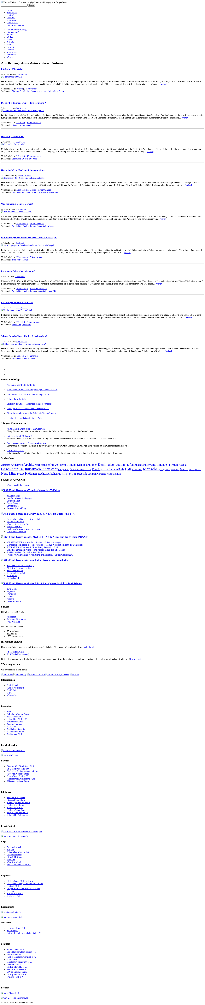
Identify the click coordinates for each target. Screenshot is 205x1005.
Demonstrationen (87, 464)
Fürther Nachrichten (15, 688)
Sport (9, 44)
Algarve (10, 599)
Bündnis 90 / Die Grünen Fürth (20, 766)
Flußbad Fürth (13, 886)
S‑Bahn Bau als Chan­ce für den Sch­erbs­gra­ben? (24, 336)
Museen (51, 226)
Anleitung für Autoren (16, 619)
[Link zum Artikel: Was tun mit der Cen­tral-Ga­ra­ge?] (16, 211)
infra (14, 260)
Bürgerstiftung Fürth (16, 800)
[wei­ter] (163, 84)
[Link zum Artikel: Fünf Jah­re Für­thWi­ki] (11, 77)
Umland (101, 473)
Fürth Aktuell (12, 685)
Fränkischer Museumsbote (18, 852)
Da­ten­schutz (12, 22)
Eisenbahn (16, 358)
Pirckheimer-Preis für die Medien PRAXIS (25, 552)
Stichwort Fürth (13, 896)
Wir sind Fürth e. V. (15, 977)
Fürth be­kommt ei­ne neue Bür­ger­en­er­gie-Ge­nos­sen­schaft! (32, 389)
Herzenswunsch (14, 601)
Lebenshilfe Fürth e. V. (17, 719)
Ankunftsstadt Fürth (15, 521)
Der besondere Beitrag (16, 29)
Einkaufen (16, 125)
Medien (10, 37)
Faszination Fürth (14, 954)
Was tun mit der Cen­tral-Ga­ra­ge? (17, 204)
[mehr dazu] (88, 647)
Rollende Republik (15, 570)
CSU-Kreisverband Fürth (18, 769)
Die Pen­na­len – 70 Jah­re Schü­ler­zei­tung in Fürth (28, 394)
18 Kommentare (34, 156)
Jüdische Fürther (14, 964)
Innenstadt (26, 125)
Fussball (182, 464)
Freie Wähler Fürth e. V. (17, 776)
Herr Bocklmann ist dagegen (19, 498)
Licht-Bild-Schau (14, 857)
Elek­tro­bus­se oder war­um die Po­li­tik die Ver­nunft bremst (31, 413)
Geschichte (25, 91)
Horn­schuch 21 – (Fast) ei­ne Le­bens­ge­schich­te (22, 170)
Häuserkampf (13, 32)
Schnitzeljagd (13, 506)
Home (9, 10)
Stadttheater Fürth (14, 734)
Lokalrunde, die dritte (16, 531)
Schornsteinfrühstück (16, 573)
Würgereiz (11, 594)
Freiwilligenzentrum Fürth (18, 802)
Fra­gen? (10, 15)
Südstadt (33, 159)
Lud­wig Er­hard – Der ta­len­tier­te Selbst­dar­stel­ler (28, 408)
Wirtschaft (11, 54)
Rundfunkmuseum (15, 724)
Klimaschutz (87, 470)
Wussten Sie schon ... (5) (17, 524)
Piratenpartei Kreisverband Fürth (21, 779)
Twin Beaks (12, 575)
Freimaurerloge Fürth (16, 928)
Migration (165, 469)
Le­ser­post (11, 17)
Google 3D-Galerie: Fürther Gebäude (23, 888)
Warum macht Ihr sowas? (18, 485)
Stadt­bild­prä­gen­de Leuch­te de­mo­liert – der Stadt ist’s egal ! (29, 237)
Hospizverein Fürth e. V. (17, 812)
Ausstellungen (50, 464)
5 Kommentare (36, 257)
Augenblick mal (14, 847)
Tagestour (11, 591)
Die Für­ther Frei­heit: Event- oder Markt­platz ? (23, 103)
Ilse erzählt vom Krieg (16, 508)
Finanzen (162, 464)
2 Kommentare (30, 89)
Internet (44, 91)
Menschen (53, 91)
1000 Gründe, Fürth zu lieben (20, 881)
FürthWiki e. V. (13, 959)
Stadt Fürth (11, 726)
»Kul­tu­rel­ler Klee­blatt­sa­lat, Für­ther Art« (24, 418)
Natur (24, 358)
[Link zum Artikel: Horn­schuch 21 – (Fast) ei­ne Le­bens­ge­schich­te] (22, 178)
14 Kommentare (34, 122)
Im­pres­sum (11, 20)
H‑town (10, 596)
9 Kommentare (44, 190)
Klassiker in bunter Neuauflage (20, 565)
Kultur (9, 34)
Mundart (175, 469)
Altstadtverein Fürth (15, 949)
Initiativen (35, 91)
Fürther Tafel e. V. (15, 807)
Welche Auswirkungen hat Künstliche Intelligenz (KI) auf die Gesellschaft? (40, 555)
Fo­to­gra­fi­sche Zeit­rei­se (17, 399)
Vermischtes (12, 52)
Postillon (10, 891)
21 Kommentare (37, 223)
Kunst (104, 469)
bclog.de (10, 849)
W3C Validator (13, 622)
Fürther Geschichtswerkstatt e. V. (21, 957)
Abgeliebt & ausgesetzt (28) (19, 568)
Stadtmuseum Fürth (15, 731)
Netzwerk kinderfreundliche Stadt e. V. (24, 933)
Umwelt (10, 47)
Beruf (63, 464)
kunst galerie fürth (15, 716)
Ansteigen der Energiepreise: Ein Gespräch (26, 429)
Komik (96, 469)
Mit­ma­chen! (12, 12)
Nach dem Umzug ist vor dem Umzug (23, 529)
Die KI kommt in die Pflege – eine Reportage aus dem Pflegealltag (36, 550)
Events (25, 159)
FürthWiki (11, 690)
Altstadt (5, 464)
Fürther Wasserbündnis (17, 810)
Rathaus (31, 358)
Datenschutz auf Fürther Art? (19, 436)
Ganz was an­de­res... (15, 25)
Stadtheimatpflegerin (16, 729)
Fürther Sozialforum (15, 805)
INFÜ (9, 693)
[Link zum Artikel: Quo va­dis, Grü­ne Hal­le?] (13, 144)
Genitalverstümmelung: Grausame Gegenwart (27, 443)
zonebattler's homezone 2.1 (19, 864)
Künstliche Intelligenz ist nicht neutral (23, 519)
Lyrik (128, 469)
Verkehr (10, 49)
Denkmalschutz (18, 192)
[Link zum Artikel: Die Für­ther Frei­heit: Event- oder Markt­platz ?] (22, 110)
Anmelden (11, 617)
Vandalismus (22, 260)
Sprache (64, 474)
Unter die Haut (13, 501)
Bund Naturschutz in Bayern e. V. (22, 952)
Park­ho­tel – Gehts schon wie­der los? (18, 271)
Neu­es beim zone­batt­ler (56, 560)
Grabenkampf (13, 578)
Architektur (16, 226)
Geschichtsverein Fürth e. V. (19, 962)
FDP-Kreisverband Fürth (18, 774)
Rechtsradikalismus (49, 473)
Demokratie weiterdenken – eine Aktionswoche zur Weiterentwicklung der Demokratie (45, 545)
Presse (61, 91)
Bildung (15, 91)
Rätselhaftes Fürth (15, 893)
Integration (63, 469)
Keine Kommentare (38, 288)
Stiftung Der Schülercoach (18, 815)
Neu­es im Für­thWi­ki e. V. (60, 513)
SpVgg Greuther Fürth (17, 972)
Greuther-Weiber (14, 854)
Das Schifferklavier (15, 450)
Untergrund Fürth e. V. (17, 974)
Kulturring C (12, 930)
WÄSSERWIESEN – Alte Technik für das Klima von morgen (34, 542)
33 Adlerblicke (13, 496)
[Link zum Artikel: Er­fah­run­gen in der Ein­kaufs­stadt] (16, 310)
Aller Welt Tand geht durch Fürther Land (25, 883)
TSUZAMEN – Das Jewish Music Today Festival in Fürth (32, 547)
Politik (9, 39)
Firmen (173, 464)
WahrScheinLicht (14, 862)
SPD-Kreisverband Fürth (18, 781)
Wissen (10, 57)
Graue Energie (13, 503)
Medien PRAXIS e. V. (17, 967)
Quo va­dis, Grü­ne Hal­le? (12, 136)
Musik (192, 469)
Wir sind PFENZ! (14, 526)
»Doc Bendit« (22, 74)
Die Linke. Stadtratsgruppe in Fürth (22, 771)
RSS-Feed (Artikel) (15, 652)
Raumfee (11, 859)
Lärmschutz (137, 469)
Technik (92, 473)
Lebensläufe (42, 192)
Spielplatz (11, 42)
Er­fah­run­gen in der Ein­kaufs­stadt (17, 302)
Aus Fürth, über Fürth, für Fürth (21, 385)
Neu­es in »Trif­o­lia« (49, 490)
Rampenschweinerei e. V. (18, 969)
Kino (80, 469)
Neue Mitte (52, 291)
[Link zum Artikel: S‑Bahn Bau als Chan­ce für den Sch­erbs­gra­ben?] (23, 344)
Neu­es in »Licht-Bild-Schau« (66, 583)
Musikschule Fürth (15, 721)
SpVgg (72, 473)
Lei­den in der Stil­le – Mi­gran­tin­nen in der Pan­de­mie (29, 404)
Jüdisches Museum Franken (19, 714)
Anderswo (17, 464)
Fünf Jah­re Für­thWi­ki (11, 69)
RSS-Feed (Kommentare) (18, 654)
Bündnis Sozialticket (16, 797)
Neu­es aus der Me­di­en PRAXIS (70, 536)
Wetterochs (11, 695)
